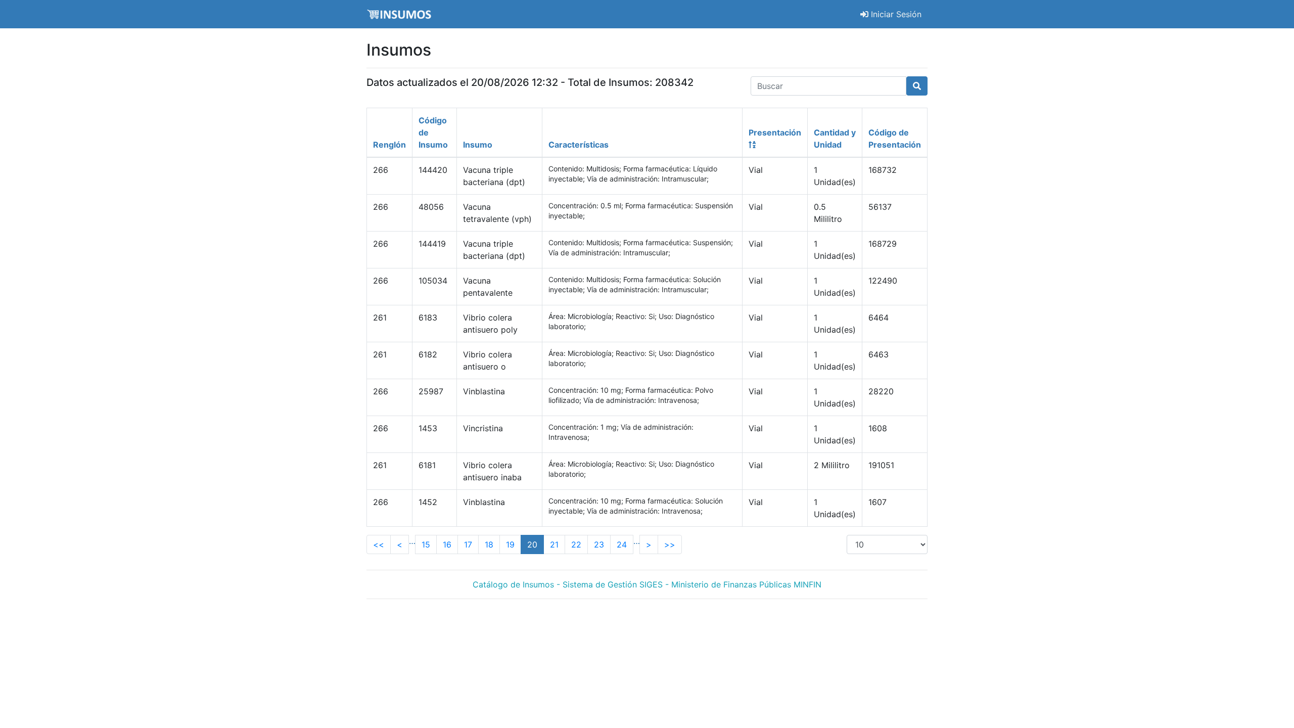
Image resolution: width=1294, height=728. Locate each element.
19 (510, 544)
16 (447, 544)
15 (426, 544)
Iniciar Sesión (894, 14)
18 (489, 544)
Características (578, 145)
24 (622, 544)
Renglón (389, 145)
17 (468, 544)
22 (576, 544)
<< (378, 544)
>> (669, 544)
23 (599, 544)
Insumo (477, 145)
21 (554, 544)
